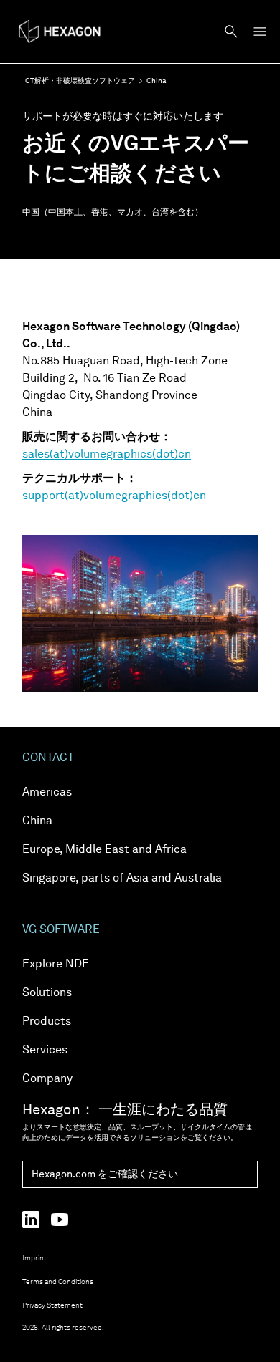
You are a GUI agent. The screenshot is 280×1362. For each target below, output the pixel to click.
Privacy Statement (52, 1305)
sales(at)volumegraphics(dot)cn (106, 454)
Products (46, 1022)
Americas (47, 792)
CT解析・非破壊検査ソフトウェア (80, 80)
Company (47, 1079)
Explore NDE (55, 964)
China (37, 821)
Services (44, 1050)
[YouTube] (65, 1219)
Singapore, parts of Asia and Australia (122, 878)
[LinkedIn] (36, 1219)
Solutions (47, 993)
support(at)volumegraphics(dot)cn (114, 496)
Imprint (34, 1258)
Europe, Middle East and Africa (104, 850)
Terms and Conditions (57, 1281)
